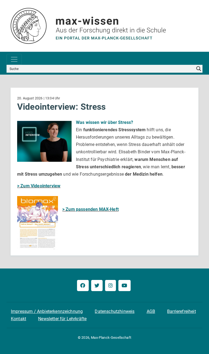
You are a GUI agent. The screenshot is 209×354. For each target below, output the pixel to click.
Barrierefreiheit (181, 311)
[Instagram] (110, 285)
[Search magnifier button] (198, 68)
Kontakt (18, 318)
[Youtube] (124, 285)
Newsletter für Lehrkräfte (62, 318)
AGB (151, 311)
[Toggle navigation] (14, 59)
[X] (97, 285)
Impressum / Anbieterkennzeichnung (47, 311)
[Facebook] (82, 285)
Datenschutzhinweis (114, 311)
